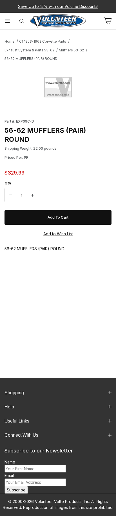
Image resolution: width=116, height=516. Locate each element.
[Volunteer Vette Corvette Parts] (58, 20)
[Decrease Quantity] (10, 195)
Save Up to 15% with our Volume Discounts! (58, 6)
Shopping (14, 392)
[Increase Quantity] (32, 195)
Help (9, 406)
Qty (8, 183)
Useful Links (17, 421)
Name (10, 462)
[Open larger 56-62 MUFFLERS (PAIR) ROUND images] (58, 88)
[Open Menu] (7, 21)
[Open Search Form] (22, 21)
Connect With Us (21, 435)
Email (9, 475)
